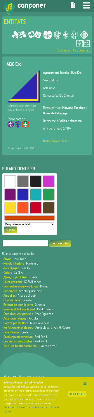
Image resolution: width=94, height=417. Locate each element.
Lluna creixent (12, 282)
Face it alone (11, 332)
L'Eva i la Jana (11, 300)
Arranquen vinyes (14, 318)
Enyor (7, 259)
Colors (7, 272)
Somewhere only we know (20, 286)
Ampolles (9, 295)
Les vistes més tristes (18, 341)
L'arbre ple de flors (15, 323)
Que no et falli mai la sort (19, 309)
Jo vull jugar (11, 268)
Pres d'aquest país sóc (18, 314)
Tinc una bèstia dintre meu (20, 346)
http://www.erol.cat (56, 140)
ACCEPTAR (77, 394)
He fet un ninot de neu (18, 327)
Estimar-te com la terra (18, 304)
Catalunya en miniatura (18, 337)
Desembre (10, 291)
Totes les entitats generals (72, 50)
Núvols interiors (13, 263)
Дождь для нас (15, 277)
